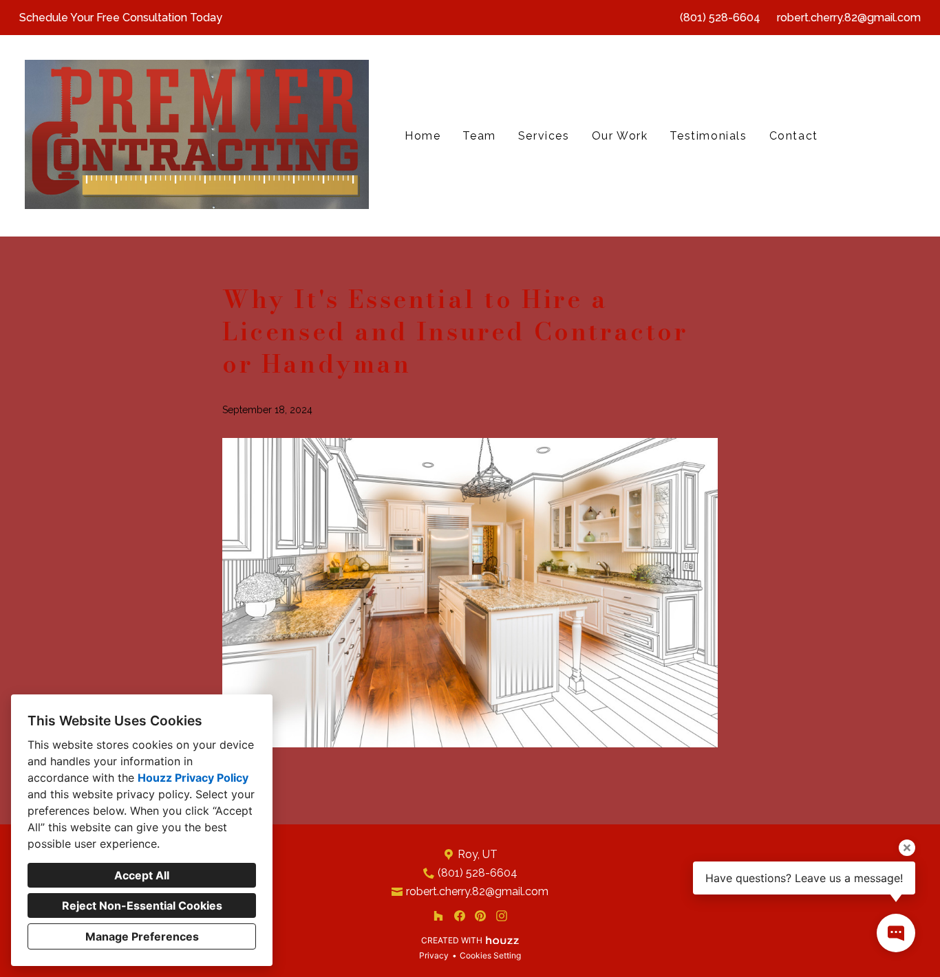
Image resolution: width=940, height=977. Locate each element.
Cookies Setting (490, 955)
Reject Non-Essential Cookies (142, 905)
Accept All (141, 875)
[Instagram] (501, 915)
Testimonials (708, 135)
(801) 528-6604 (720, 17)
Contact (793, 135)
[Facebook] (459, 915)
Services (544, 135)
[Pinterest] (480, 915)
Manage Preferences (142, 936)
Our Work (620, 135)
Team (478, 135)
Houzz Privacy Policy (193, 777)
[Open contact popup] (896, 933)
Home (422, 135)
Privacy (434, 955)
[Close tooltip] (907, 847)
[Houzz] (438, 915)
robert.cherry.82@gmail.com (849, 17)
